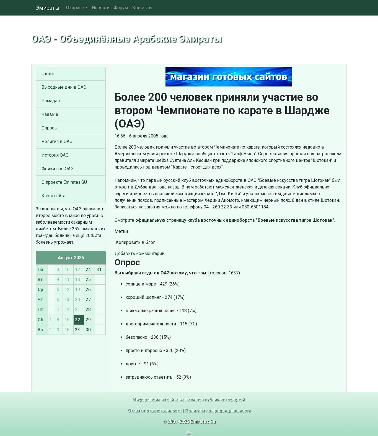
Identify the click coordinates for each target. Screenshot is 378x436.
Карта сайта (53, 195)
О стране (75, 7)
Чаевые (50, 114)
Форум (121, 7)
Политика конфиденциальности (218, 410)
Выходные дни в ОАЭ (64, 87)
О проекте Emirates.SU (64, 182)
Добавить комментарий (139, 253)
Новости (100, 7)
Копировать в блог (135, 242)
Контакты (142, 7)
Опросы (50, 128)
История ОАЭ (55, 155)
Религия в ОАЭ (57, 141)
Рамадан (51, 100)
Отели (48, 73)
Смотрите (224, 220)
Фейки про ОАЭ (58, 168)
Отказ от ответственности (154, 410)
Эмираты (47, 7)
